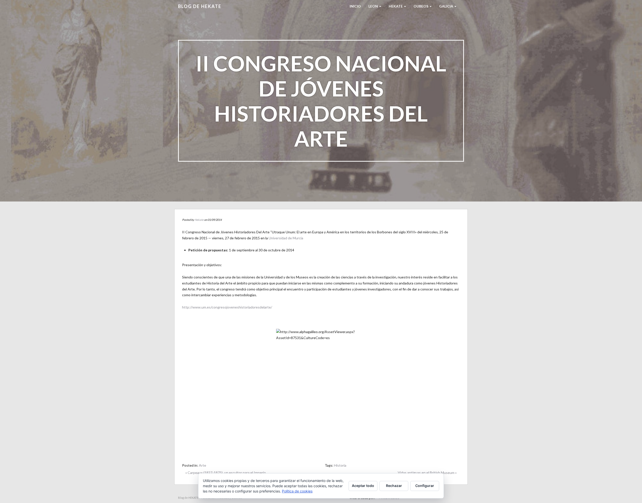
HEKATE (396, 6)
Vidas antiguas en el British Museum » (427, 472)
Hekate (199, 219)
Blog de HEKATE (199, 6)
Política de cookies (297, 491)
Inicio (355, 6)
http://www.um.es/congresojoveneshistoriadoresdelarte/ (227, 307)
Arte (202, 465)
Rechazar (394, 485)
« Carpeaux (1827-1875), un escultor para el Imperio (225, 472)
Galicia (446, 6)
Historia (340, 465)
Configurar (424, 485)
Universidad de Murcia (286, 238)
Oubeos (421, 6)
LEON (373, 6)
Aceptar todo (363, 485)
